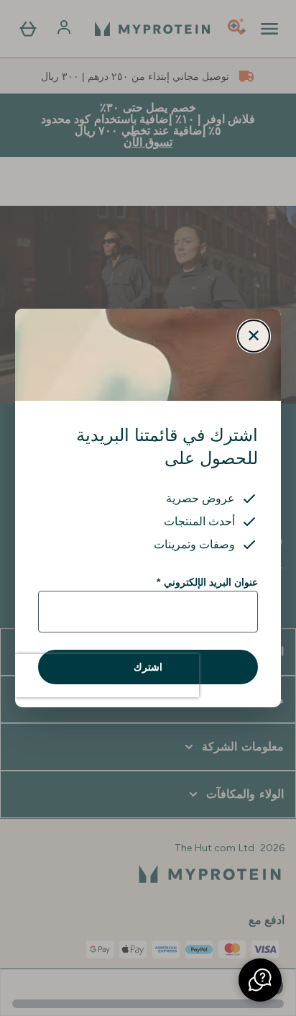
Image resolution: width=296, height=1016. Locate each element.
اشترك (148, 667)
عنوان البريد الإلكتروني (207, 582)
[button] (260, 980)
